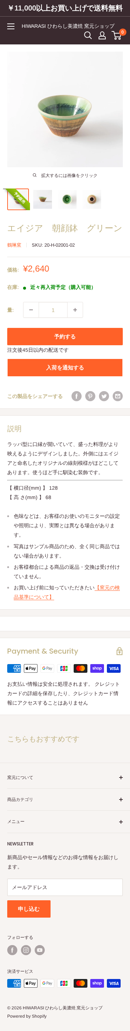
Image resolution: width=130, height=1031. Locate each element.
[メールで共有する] (118, 396)
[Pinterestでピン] (90, 396)
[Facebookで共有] (77, 396)
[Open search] (88, 35)
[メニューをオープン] (10, 26)
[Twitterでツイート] (104, 396)
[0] (116, 35)
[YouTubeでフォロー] (40, 950)
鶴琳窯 (14, 245)
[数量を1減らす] (31, 309)
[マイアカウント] (102, 35)
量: (10, 310)
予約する (65, 336)
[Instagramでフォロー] (26, 950)
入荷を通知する (65, 367)
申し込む (29, 909)
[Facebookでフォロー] (12, 950)
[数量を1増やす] (75, 309)
